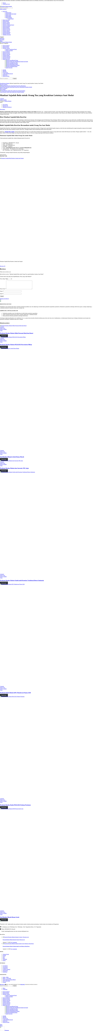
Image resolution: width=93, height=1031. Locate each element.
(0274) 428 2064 (6, 980)
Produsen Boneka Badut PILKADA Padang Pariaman (15, 805)
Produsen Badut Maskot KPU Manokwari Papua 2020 (15, 692)
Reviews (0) (5, 105)
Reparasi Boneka (6, 33)
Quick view (2, 328)
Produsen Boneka (6, 32)
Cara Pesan (5, 965)
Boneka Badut (6, 21)
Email (1, 293)
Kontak (4, 955)
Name (1, 291)
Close (1, 330)
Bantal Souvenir (6, 20)
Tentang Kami (6, 954)
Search (2, 37)
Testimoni (5, 959)
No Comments (14, 942)
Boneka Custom (6, 22)
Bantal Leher (8, 15)
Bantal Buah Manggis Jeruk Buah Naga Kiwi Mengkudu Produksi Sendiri (16, 87)
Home (1, 83)
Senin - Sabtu (6, 977)
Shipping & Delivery (7, 107)
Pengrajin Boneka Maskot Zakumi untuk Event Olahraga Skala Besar (16, 946)
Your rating (3, 278)
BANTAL (5, 11)
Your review (3, 288)
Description (5, 104)
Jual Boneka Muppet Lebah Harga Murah (12, 457)
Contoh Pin (5, 968)
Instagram (2, 38)
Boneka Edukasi (6, 23)
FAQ (4, 956)
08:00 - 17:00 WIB (7, 978)
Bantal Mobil (8, 16)
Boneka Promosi (6, 28)
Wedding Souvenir (7, 34)
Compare (2, 98)
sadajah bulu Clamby (10, 131)
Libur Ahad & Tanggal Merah (9, 979)
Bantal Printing (8, 17)
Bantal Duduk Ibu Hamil (10, 13)
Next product (3, 89)
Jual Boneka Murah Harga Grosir (9, 917)
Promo (4, 960)
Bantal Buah (11, 18)
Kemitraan (5, 971)
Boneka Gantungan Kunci (8, 24)
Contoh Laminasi (6, 969)
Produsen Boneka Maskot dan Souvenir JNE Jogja (14, 468)
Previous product (3, 84)
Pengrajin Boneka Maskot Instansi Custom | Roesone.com (14, 939)
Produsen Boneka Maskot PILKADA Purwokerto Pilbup (16, 344)
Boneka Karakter (6, 26)
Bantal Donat (8, 12)
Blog (4, 958)
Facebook (2, 39)
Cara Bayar (5, 967)
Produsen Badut (6, 31)
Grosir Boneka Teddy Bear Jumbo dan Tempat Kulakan (12, 92)
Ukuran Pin (5, 970)
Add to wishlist (3, 99)
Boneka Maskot (6, 27)
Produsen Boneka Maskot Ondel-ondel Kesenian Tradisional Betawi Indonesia (22, 580)
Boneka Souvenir (6, 29)
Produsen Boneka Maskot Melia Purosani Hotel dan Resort (16, 333)
